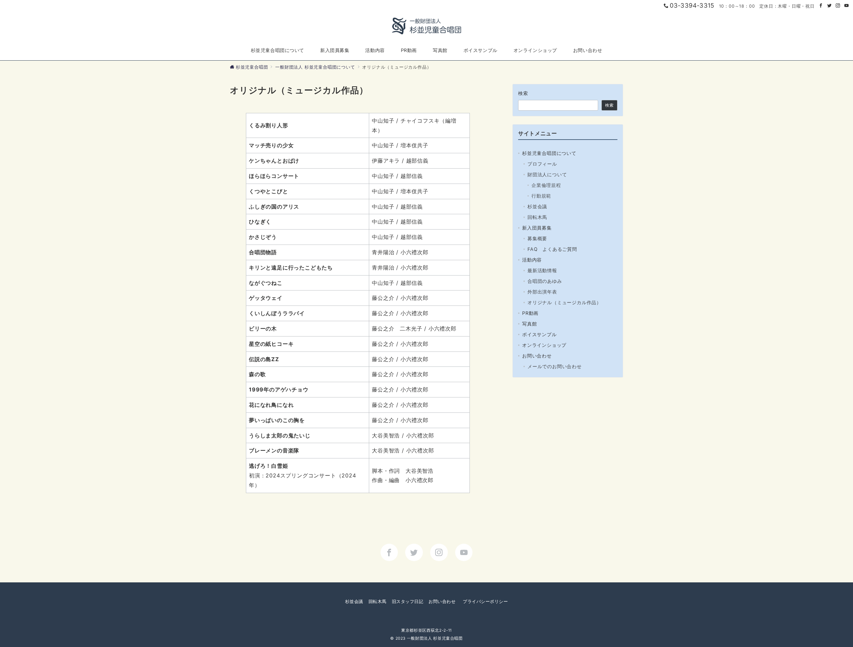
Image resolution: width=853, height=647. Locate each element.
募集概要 (537, 238)
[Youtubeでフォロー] (846, 5)
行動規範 (541, 196)
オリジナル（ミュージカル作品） (564, 302)
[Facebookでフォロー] (821, 5)
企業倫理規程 (546, 185)
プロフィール (542, 164)
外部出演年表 (542, 292)
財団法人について (547, 174)
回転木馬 (537, 217)
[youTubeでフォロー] (464, 552)
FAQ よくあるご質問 (552, 249)
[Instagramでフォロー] (838, 5)
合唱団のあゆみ (544, 281)
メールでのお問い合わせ (554, 366)
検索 (523, 93)
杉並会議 (537, 206)
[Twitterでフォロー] (829, 5)
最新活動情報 (542, 270)
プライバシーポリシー (485, 601)
